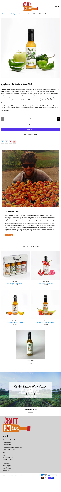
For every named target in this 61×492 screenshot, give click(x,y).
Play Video (30, 394)
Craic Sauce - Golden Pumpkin (15, 322)
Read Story (9, 235)
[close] (59, 1)
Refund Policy (6, 470)
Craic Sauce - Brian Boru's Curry (45, 322)
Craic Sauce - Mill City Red (46, 283)
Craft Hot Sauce (9, 475)
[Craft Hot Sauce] (30, 6)
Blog (4, 455)
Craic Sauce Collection (30, 246)
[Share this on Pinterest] (10, 142)
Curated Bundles (7, 444)
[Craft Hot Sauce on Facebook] (5, 436)
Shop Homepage (7, 442)
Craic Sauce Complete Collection (15, 283)
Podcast (5, 454)
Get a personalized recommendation (12, 447)
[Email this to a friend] (14, 142)
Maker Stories (6, 452)
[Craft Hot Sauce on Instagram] (7, 436)
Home (3, 14)
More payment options (30, 134)
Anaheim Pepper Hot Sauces (15, 14)
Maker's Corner (7, 465)
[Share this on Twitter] (2, 142)
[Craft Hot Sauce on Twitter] (4, 436)
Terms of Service (7, 468)
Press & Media (6, 463)
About (4, 462)
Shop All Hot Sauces (8, 446)
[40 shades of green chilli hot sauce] (30, 48)
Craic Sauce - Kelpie (30, 362)
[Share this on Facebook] (6, 142)
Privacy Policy (6, 467)
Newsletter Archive (8, 457)
